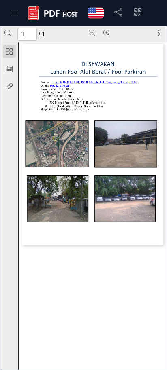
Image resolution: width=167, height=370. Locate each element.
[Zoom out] (92, 32)
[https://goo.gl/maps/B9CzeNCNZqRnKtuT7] (95, 81)
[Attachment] (9, 86)
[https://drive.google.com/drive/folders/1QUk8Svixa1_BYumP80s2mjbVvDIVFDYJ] (59, 85)
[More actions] (159, 32)
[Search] (7, 32)
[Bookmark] (9, 68)
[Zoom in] (106, 32)
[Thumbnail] (9, 51)
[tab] (9, 52)
